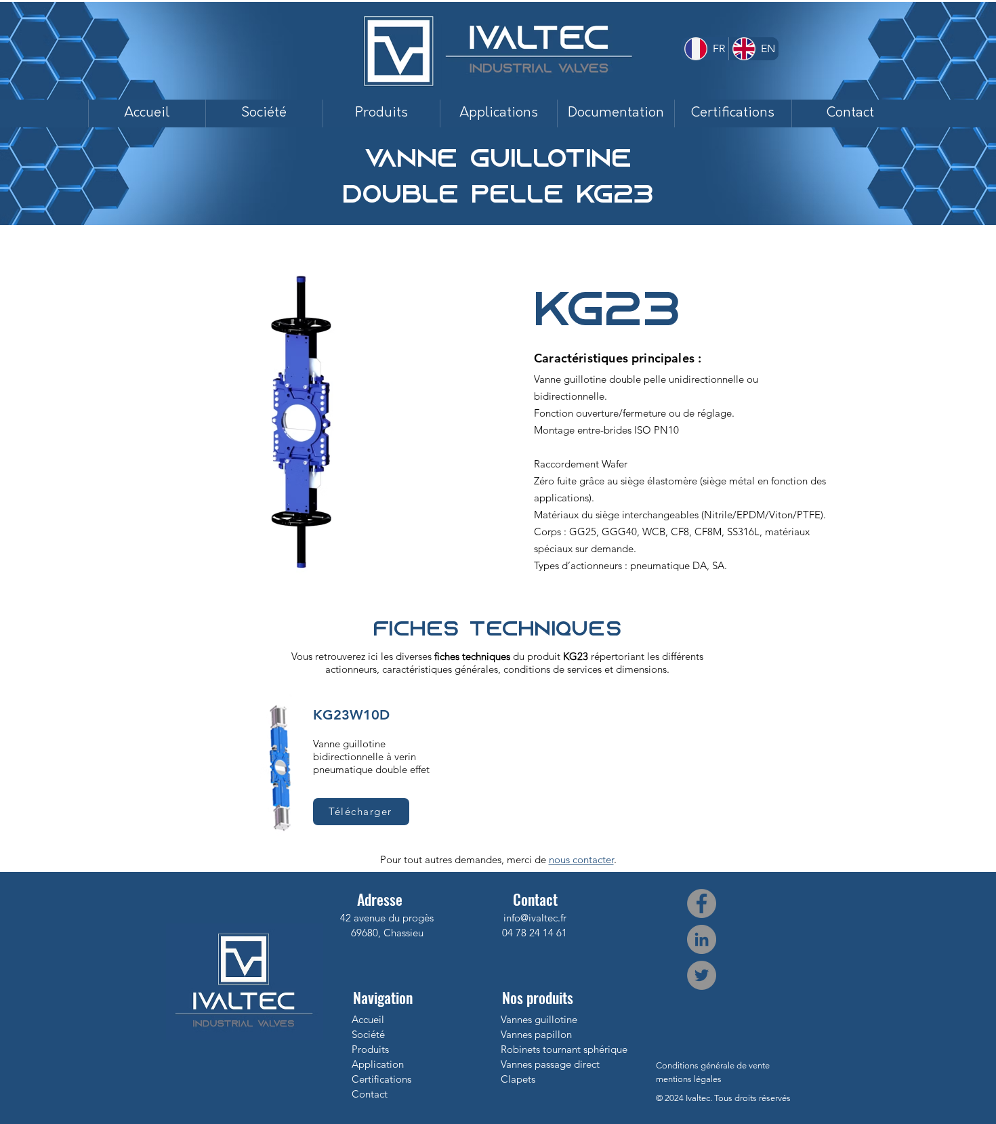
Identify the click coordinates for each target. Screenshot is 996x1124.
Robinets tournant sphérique (564, 1049)
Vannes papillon (536, 1034)
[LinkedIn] (701, 939)
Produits (370, 1049)
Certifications (381, 1079)
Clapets (518, 1079)
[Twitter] (701, 975)
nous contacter (581, 859)
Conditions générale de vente (713, 1065)
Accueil (368, 1019)
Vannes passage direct (550, 1064)
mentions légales (689, 1079)
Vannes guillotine (539, 1019)
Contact (370, 1093)
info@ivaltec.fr (534, 917)
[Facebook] (701, 903)
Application (378, 1064)
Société (368, 1034)
